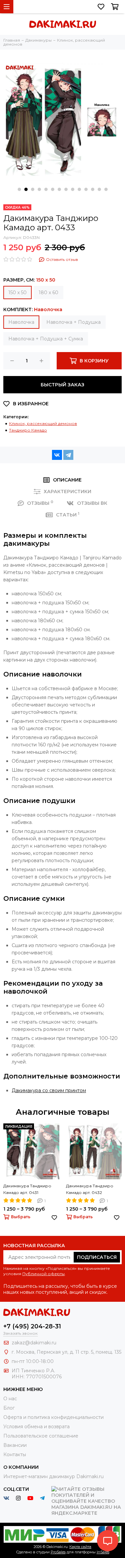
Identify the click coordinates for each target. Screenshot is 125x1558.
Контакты (14, 1455)
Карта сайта (80, 1546)
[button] (19, 189)
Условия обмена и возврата (36, 1427)
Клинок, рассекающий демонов (43, 423)
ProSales (58, 1552)
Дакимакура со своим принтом (49, 1090)
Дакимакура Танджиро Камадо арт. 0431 (27, 1189)
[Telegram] (68, 455)
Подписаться (97, 1257)
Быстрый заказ (62, 385)
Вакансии (15, 1445)
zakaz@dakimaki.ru (34, 1343)
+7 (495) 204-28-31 (32, 1326)
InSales (103, 1552)
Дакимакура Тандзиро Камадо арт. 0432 (89, 1189)
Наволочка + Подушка (73, 322)
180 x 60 (48, 292)
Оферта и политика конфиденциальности (53, 1417)
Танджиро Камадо (28, 430)
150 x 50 (17, 292)
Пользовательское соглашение (40, 1436)
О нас (10, 1399)
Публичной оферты (43, 1273)
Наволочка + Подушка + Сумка (45, 339)
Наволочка (21, 322)
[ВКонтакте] (57, 455)
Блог (9, 1408)
